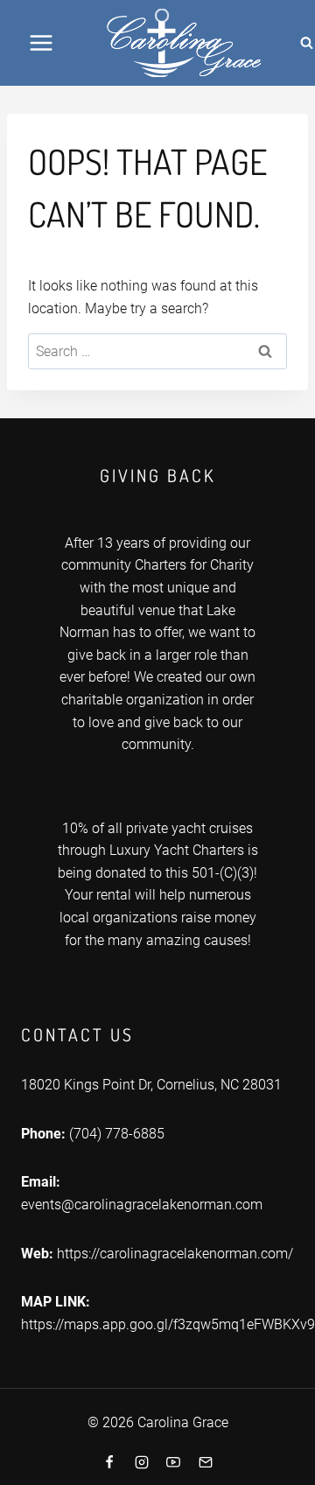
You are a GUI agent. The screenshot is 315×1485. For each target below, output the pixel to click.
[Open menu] (41, 42)
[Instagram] (142, 1462)
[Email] (206, 1462)
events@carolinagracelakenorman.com (141, 1204)
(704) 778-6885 (116, 1133)
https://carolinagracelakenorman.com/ (175, 1253)
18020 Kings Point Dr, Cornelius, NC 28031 (151, 1084)
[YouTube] (173, 1462)
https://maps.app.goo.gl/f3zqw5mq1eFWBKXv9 (168, 1324)
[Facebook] (109, 1462)
